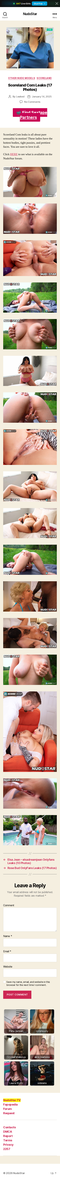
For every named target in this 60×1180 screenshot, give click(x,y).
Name (7, 936)
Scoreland (44, 78)
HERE (14, 154)
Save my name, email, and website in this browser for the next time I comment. (28, 983)
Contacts (9, 1127)
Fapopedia (10, 1104)
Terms (7, 1140)
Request (9, 1113)
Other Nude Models (21, 78)
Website (7, 966)
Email (7, 951)
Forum (7, 1109)
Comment (8, 905)
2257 (6, 1149)
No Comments (32, 101)
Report (7, 1136)
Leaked (20, 96)
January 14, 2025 (42, 96)
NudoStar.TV (12, 1100)
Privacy (8, 1144)
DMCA (7, 1131)
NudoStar (30, 14)
